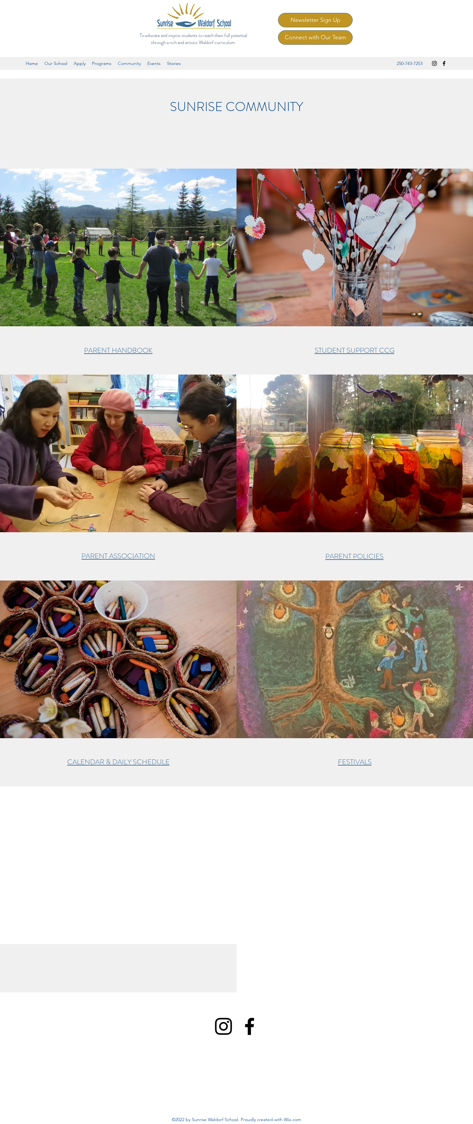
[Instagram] (434, 63)
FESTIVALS (355, 762)
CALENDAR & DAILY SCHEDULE (118, 762)
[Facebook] (444, 63)
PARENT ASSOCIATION (118, 556)
